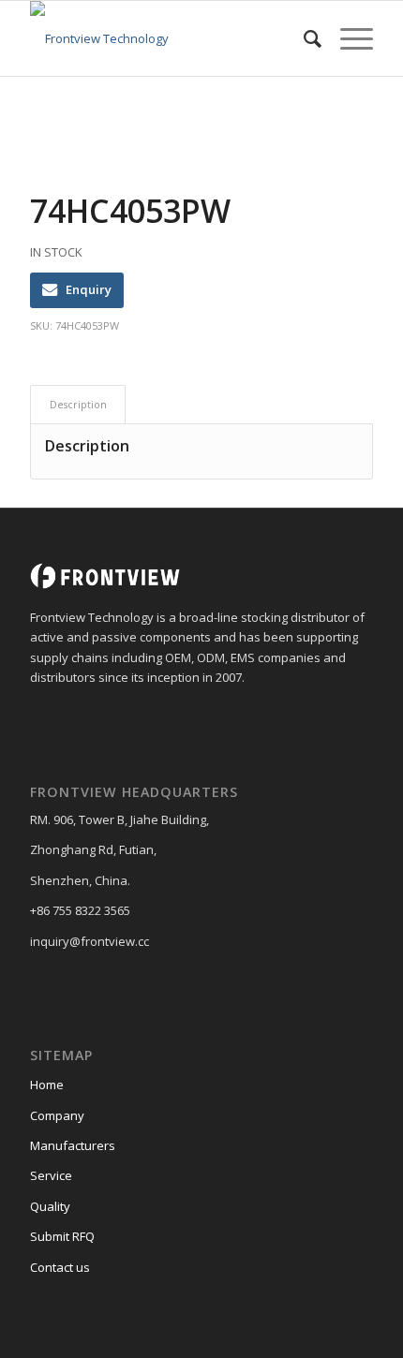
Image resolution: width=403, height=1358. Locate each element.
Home (47, 1084)
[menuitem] (303, 38)
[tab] (78, 404)
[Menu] (347, 38)
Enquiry (89, 289)
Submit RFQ (62, 1236)
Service (51, 1175)
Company (57, 1115)
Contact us (60, 1267)
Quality (50, 1206)
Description (78, 404)
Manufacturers (72, 1145)
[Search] (303, 38)
